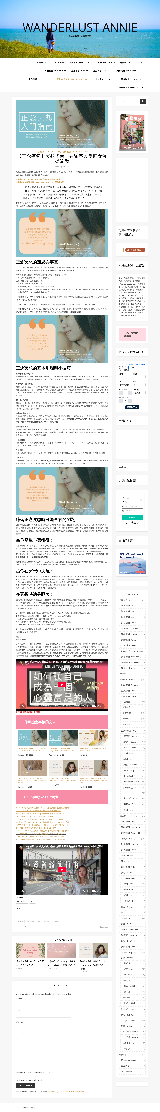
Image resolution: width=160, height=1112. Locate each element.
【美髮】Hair (127, 895)
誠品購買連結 (137, 148)
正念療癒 (56, 921)
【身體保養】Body (129, 901)
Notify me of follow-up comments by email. (33, 1072)
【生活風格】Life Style (37, 79)
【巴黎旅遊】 (127, 702)
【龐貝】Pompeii (128, 810)
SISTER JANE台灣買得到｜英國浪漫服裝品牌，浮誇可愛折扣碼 (40, 839)
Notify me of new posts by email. (29, 1080)
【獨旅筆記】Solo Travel (127, 71)
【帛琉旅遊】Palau (127, 611)
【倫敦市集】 (127, 980)
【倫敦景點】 (127, 992)
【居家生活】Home (128, 850)
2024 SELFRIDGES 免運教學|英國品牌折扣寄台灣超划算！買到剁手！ (43, 831)
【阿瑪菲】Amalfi (130, 804)
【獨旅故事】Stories (128, 821)
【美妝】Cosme (128, 884)
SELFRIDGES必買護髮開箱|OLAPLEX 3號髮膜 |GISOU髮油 (39, 819)
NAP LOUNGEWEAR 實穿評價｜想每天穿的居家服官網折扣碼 (40, 813)
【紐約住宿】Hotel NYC (129, 946)
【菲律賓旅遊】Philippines (130, 628)
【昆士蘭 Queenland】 (129, 1066)
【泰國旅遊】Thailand (128, 623)
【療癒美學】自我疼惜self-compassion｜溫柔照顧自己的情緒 (62, 779)
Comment (20, 1033)
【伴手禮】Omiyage (130, 1031)
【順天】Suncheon (129, 645)
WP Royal (31, 1108)
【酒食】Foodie (126, 1026)
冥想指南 (20, 921)
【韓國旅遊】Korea (128, 640)
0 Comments (103, 927)
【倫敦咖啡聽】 (128, 974)
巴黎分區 (126, 707)
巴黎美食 (126, 724)
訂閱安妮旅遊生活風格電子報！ (28, 712)
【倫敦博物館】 (128, 969)
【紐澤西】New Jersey (129, 935)
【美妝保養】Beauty (128, 878)
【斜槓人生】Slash (127, 668)
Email (19, 1010)
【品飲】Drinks (128, 1043)
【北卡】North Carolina (129, 924)
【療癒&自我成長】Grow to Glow (71, 79)
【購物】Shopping (127, 907)
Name (19, 998)
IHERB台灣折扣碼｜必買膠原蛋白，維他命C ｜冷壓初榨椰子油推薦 (42, 825)
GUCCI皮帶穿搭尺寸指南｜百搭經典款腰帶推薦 (34, 816)
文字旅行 (123, 674)
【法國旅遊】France (129, 79)
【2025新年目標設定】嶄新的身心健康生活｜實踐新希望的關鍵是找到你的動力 (32, 780)
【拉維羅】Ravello (130, 798)
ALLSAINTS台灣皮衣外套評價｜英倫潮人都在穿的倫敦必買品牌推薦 (42, 808)
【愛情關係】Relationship (130, 662)
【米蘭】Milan (127, 753)
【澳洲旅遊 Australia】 (129, 87)
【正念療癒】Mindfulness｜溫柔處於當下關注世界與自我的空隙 (31, 749)
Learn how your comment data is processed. (66, 1091)
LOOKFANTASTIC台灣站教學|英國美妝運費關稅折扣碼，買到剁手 (42, 836)
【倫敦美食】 (127, 997)
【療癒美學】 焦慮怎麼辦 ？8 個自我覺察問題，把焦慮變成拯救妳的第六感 (93, 780)
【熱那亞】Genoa (129, 747)
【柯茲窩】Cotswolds (129, 1009)
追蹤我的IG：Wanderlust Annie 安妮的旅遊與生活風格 (38, 179)
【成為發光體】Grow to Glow (75, 152)
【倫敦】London (127, 62)
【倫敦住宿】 (127, 963)
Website (19, 1022)
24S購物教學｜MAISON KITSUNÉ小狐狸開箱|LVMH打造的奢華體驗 (43, 822)
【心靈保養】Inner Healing (48, 152)
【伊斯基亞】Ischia (129, 736)
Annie (122, 912)
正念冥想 (46, 921)
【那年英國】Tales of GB (130, 833)
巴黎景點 (126, 718)
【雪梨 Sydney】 (127, 1071)
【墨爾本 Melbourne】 (129, 1060)
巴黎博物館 (127, 713)
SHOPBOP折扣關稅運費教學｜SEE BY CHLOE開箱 (36, 828)
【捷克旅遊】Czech (128, 690)
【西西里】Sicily (128, 770)
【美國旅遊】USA (77, 71)
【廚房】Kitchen (126, 855)
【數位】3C (124, 861)
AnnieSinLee (23, 927)
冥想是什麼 (30, 921)
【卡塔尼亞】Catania (131, 776)
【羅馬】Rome (128, 759)
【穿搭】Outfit (126, 872)
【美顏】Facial (127, 889)
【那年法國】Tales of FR (130, 827)
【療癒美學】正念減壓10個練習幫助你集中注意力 (93, 749)
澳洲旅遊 (122, 1054)
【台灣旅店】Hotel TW (129, 844)
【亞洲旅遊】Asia (100, 71)
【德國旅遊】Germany (129, 685)
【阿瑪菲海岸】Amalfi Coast (133, 787)
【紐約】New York (127, 941)
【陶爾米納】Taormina (132, 781)
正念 (38, 921)
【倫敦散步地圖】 (129, 986)
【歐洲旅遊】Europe (77, 62)
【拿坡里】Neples (129, 742)
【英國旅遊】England (53, 71)
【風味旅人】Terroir (103, 79)
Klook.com (123, 467)
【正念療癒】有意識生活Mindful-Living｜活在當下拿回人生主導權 (62, 749)
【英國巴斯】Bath (127, 1015)
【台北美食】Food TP (130, 1037)
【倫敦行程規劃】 (129, 1003)
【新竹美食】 (127, 1048)
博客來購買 (127, 148)
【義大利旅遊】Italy (103, 62)
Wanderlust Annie (80, 27)
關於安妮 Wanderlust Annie (50, 62)
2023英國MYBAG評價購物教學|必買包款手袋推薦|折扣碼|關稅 (41, 833)
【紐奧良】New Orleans (130, 929)
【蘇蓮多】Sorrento (130, 765)
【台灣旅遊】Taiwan (128, 605)
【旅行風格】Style (127, 867)
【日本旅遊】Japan (127, 617)
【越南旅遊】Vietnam (128, 634)
